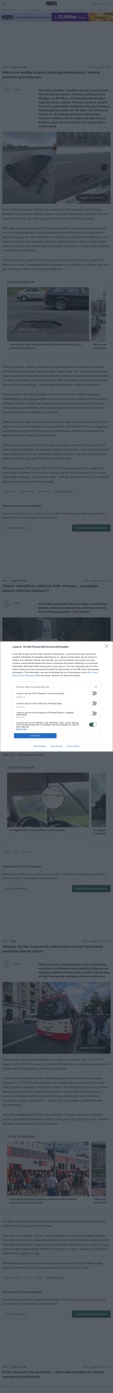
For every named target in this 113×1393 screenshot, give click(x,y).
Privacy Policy (73, 746)
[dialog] (56, 696)
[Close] (107, 647)
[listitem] (56, 686)
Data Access (56, 746)
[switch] (93, 693)
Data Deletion (40, 746)
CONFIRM (35, 736)
